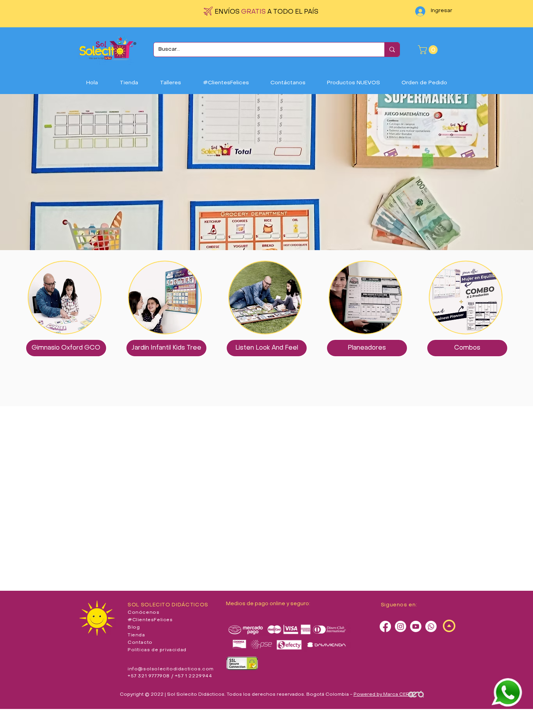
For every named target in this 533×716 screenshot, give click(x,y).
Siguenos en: (399, 605)
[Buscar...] (392, 50)
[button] (429, 49)
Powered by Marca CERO (384, 694)
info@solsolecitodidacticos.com (171, 669)
